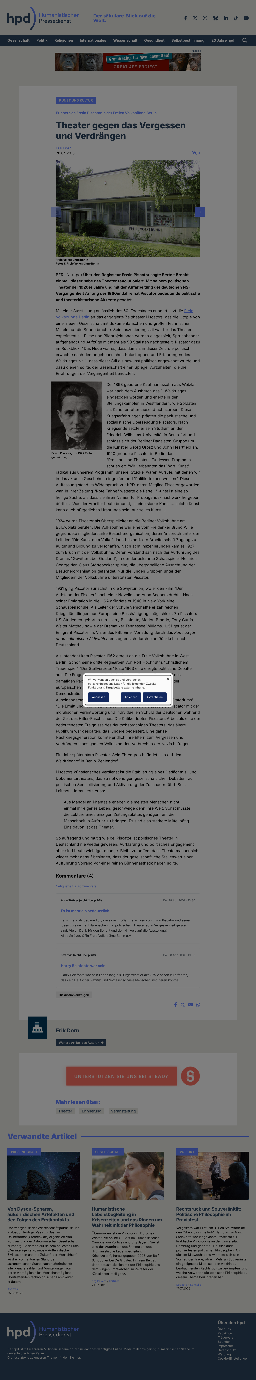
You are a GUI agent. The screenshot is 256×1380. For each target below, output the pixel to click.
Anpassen (98, 697)
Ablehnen (131, 697)
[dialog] (128, 690)
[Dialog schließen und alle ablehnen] (168, 677)
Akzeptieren (155, 697)
